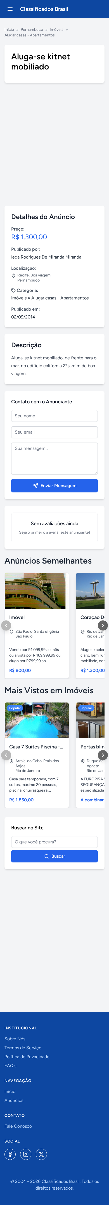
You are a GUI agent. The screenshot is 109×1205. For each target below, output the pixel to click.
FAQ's (10, 1065)
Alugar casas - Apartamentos (29, 35)
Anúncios (13, 1100)
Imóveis (56, 29)
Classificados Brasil (44, 9)
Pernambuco (32, 29)
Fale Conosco (18, 1126)
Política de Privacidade (26, 1056)
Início (9, 29)
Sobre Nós (14, 1038)
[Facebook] (10, 1154)
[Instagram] (25, 1154)
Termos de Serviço (22, 1047)
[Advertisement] (54, 144)
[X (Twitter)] (41, 1154)
